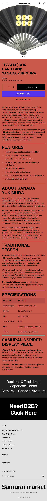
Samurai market (20, 492)
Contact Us (6, 438)
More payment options (23, 99)
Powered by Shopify (31, 492)
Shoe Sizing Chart (8, 434)
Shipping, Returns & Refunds (12, 430)
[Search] (7, 3)
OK (43, 476)
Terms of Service (8, 445)
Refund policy (7, 448)
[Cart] (44, 3)
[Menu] (2, 3)
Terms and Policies (23, 497)
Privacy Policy (7, 441)
